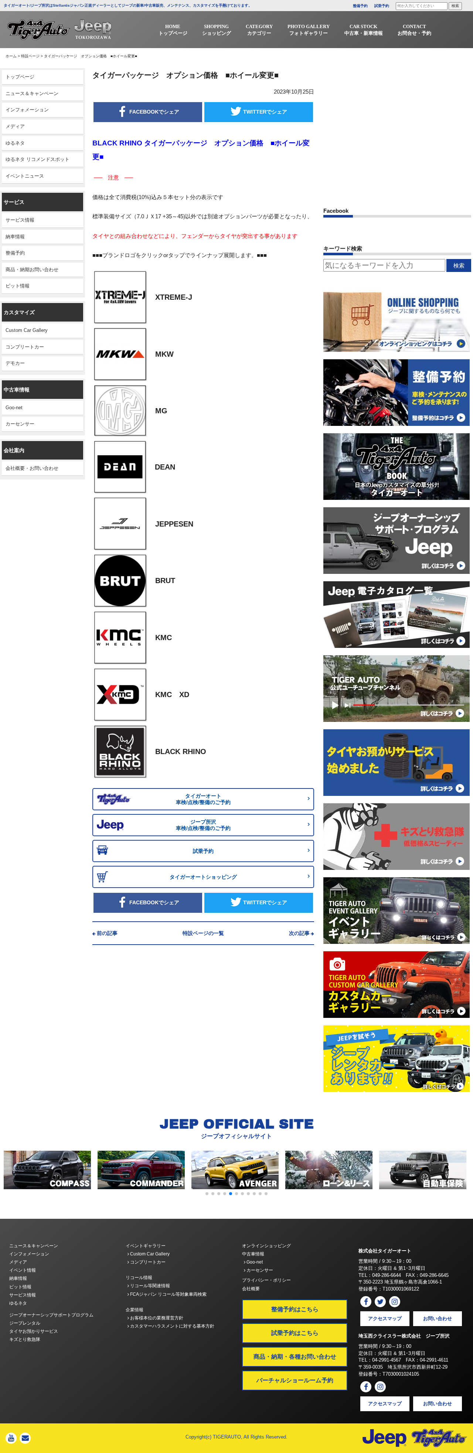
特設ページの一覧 (203, 933)
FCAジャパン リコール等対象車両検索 (168, 1294)
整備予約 (360, 6)
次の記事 (299, 933)
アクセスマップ (385, 1318)
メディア (15, 126)
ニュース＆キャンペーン (32, 93)
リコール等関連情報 (149, 1285)
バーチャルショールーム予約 (294, 1380)
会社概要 (251, 1288)
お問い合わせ (437, 1318)
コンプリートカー (25, 347)
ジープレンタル (24, 1323)
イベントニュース (25, 176)
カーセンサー (20, 424)
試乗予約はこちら (295, 1333)
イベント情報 (22, 1270)
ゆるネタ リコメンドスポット (37, 159)
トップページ (20, 77)
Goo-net (14, 407)
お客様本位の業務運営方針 (156, 1318)
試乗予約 (381, 6)
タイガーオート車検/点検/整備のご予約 (203, 799)
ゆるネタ (15, 143)
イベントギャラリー (146, 1245)
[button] (206, 1193)
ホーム (11, 56)
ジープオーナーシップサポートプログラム (51, 1315)
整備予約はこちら (295, 1309)
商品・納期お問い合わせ (32, 269)
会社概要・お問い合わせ (32, 468)
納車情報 (15, 236)
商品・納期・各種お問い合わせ (294, 1356)
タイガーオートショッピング (203, 877)
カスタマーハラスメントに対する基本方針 (171, 1326)
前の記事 (107, 933)
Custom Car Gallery (27, 330)
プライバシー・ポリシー (266, 1280)
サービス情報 (20, 220)
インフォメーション (27, 109)
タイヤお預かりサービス (33, 1331)
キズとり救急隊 (24, 1339)
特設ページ (30, 56)
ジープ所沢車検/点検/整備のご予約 (203, 825)
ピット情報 (18, 286)
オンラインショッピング (266, 1245)
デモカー (15, 363)
